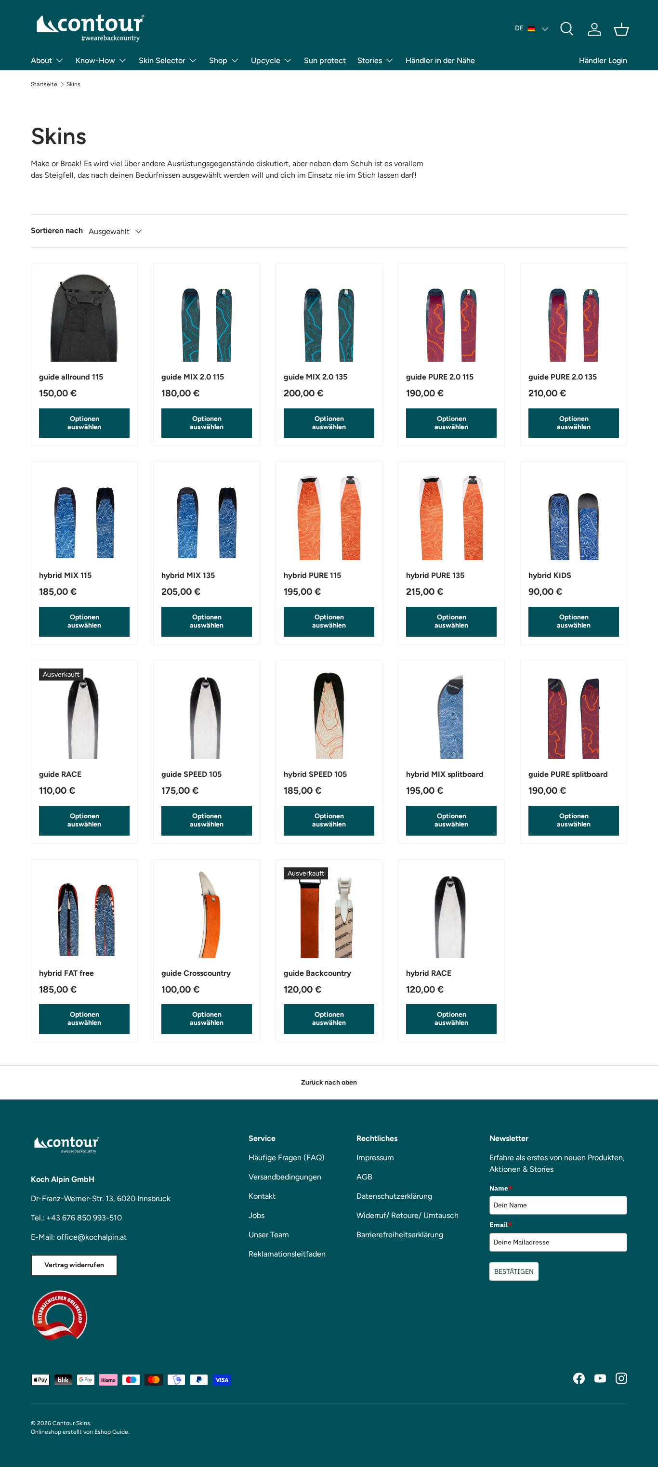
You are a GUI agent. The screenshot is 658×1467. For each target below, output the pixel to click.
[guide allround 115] (84, 316)
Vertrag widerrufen (74, 1265)
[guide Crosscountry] (206, 912)
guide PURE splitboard (568, 774)
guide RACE (60, 774)
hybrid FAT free (66, 973)
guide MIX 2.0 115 (192, 376)
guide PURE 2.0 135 (562, 376)
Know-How (95, 60)
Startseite (44, 84)
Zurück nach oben (329, 1082)
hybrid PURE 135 (435, 575)
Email (500, 1224)
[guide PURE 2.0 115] (451, 316)
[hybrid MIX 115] (84, 515)
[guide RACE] (84, 713)
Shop (218, 60)
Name (500, 1188)
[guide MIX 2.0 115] (206, 316)
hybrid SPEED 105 (315, 774)
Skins (73, 84)
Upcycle (265, 60)
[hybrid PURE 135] (451, 515)
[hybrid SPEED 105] (329, 713)
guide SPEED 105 (191, 774)
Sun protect (325, 60)
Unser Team (269, 1234)
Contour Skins (71, 1423)
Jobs (256, 1215)
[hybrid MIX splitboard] (451, 713)
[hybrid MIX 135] (206, 515)
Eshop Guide (111, 1431)
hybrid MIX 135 (188, 575)
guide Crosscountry (196, 973)
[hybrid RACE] (451, 912)
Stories (369, 60)
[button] (621, 29)
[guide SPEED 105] (206, 713)
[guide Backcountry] (329, 912)
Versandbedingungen (285, 1176)
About (41, 60)
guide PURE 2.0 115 (440, 376)
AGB (364, 1176)
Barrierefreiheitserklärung (399, 1234)
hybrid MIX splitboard (445, 774)
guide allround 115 (71, 376)
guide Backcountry (317, 973)
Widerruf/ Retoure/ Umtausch (407, 1215)
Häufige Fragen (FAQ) (287, 1157)
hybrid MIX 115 (65, 575)
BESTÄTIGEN (514, 1271)
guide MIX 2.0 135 (315, 376)
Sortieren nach (57, 230)
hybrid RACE (428, 973)
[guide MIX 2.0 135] (329, 316)
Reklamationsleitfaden (287, 1253)
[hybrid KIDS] (573, 515)
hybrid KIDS (549, 575)
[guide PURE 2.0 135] (573, 316)
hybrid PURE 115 (312, 575)
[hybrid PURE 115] (329, 515)
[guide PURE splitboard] (573, 713)
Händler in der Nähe (440, 60)
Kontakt (262, 1196)
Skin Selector (162, 60)
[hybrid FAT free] (84, 912)
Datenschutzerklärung (394, 1196)
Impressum (375, 1157)
